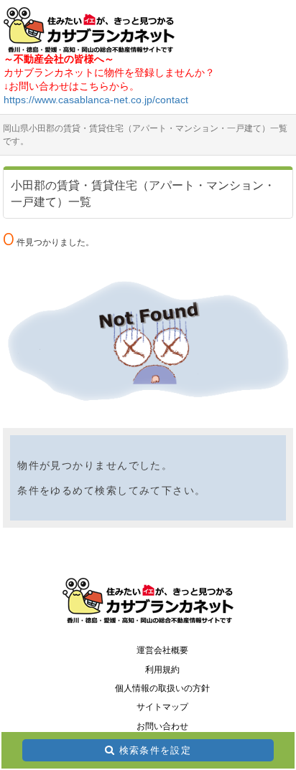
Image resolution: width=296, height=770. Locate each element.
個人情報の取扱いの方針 (162, 688)
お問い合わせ (162, 726)
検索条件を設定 (155, 750)
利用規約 (162, 670)
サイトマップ (162, 707)
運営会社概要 (162, 650)
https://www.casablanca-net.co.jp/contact (96, 99)
